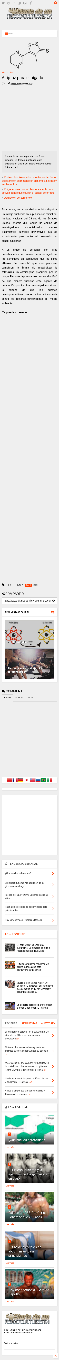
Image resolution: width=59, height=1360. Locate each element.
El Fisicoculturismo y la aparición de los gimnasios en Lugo (27, 1174)
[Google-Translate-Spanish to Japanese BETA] (26, 782)
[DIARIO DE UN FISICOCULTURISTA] (29, 17)
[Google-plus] (25, 3)
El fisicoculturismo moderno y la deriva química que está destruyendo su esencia (33, 967)
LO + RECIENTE (15, 934)
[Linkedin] (14, 3)
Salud (12, 72)
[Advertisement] (29, 24)
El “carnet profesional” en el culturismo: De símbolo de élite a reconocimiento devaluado (33, 948)
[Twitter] (3, 3)
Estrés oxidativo (18, 642)
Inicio (4, 72)
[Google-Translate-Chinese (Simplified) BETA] (9, 782)
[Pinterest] (8, 3)
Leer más (10, 1147)
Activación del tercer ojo (18, 197)
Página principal (11, 1343)
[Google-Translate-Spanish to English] (32, 782)
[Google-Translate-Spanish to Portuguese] (43, 782)
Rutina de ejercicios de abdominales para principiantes (24, 1251)
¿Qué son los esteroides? (26, 1140)
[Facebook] (31, 3)
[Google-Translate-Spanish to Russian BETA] (38, 782)
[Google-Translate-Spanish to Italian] (49, 782)
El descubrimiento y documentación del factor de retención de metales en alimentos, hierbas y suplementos (29, 181)
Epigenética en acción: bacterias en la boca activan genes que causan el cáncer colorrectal (28, 191)
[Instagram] (19, 3)
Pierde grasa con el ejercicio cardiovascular (26, 670)
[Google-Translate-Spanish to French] (15, 782)
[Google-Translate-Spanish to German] (20, 782)
